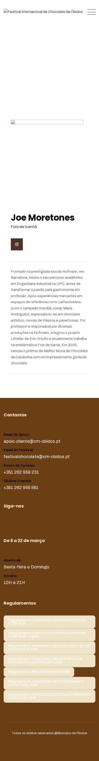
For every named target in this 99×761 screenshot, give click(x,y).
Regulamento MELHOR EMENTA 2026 (39, 672)
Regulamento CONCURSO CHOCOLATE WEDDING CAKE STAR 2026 (49, 696)
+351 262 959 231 (21, 472)
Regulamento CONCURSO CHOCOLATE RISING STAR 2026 (47, 621)
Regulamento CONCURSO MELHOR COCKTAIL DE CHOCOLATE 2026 (49, 647)
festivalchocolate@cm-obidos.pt (37, 456)
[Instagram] (17, 244)
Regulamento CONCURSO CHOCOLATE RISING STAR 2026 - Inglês (47, 634)
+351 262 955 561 (21, 487)
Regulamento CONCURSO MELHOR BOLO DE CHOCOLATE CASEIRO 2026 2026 (45, 660)
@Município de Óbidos (70, 733)
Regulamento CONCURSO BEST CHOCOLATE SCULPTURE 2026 (46, 683)
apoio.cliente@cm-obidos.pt (32, 441)
